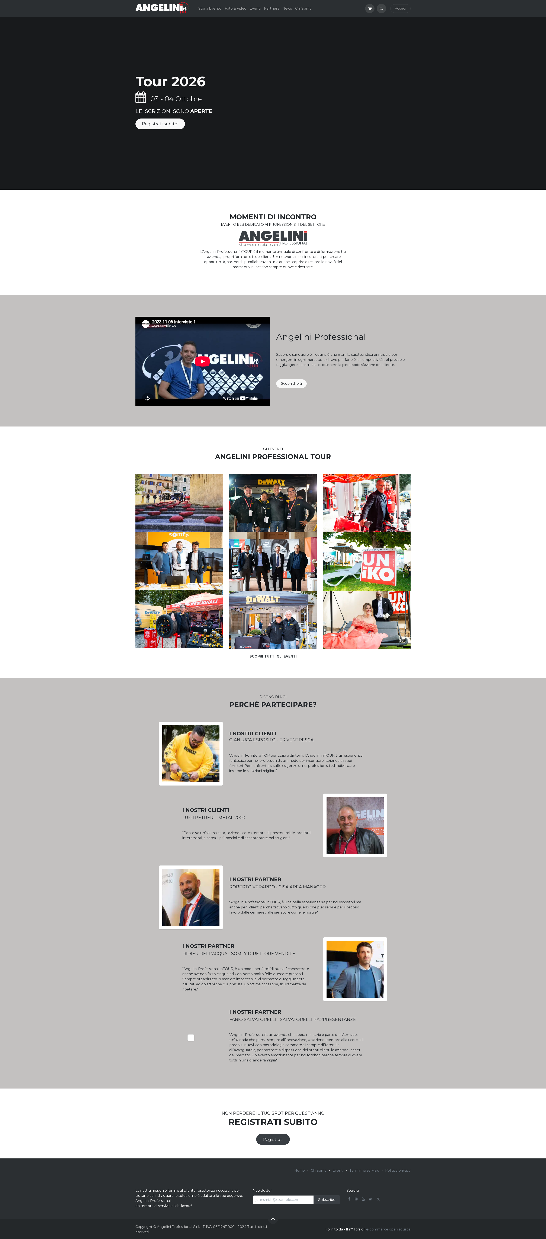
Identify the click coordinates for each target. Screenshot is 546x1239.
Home (299, 1170)
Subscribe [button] (326, 1200)
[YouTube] (363, 1199)
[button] (381, 8)
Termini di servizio (364, 1170)
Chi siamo (319, 1170)
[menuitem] (210, 8)
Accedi (400, 8)
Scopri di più (291, 384)
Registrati (273, 1139)
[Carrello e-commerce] (370, 8)
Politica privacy (398, 1170)
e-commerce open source (388, 1229)
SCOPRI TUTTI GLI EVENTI (273, 656)
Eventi (338, 1170)
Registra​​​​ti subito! (160, 123)
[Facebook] (349, 1199)
